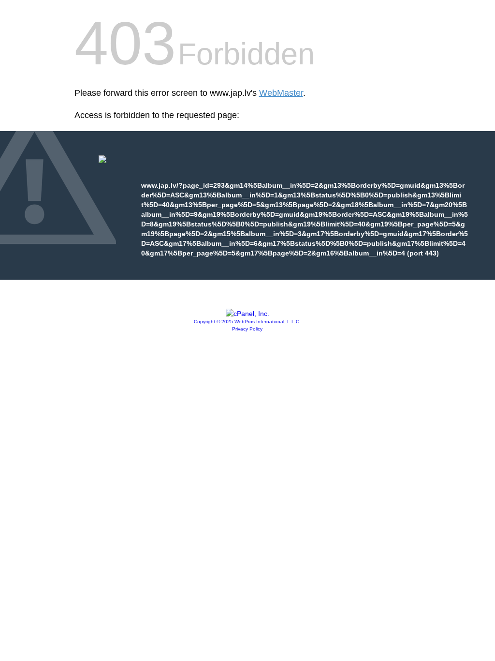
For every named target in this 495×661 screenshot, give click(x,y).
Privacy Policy (247, 328)
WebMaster (281, 93)
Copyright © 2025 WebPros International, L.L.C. (247, 321)
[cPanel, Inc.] (247, 313)
